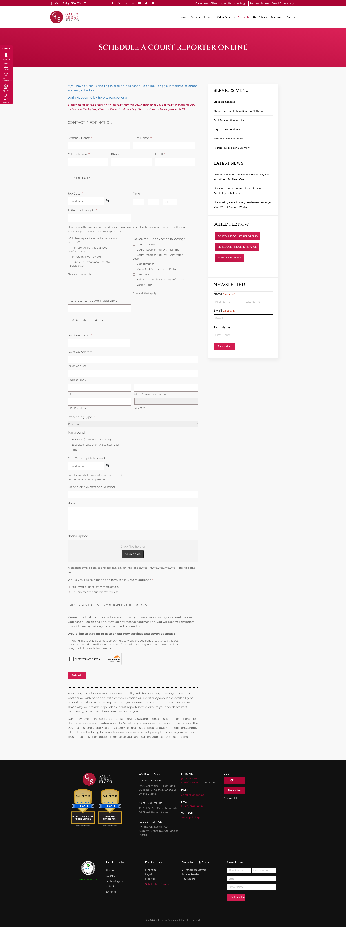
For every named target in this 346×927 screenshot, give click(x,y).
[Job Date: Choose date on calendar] (107, 201)
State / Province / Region (150, 393)
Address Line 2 (77, 379)
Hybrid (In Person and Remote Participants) (89, 263)
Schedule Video (229, 257)
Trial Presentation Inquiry (229, 120)
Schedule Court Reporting (238, 236)
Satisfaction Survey (157, 884)
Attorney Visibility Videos (229, 138)
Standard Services (224, 101)
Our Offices (260, 17)
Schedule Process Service (237, 247)
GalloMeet (201, 3)
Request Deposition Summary (232, 147)
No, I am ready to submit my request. (95, 592)
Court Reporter (146, 244)
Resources (276, 17)
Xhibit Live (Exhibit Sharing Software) (160, 279)
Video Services (226, 17)
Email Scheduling (283, 3)
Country (139, 407)
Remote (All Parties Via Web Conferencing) (87, 249)
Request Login (234, 798)
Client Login (218, 3)
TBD (74, 450)
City (70, 393)
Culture (110, 875)
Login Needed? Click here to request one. (97, 97)
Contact (291, 17)
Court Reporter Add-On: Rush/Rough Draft (158, 256)
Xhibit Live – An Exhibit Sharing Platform (238, 111)
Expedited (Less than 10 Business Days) (96, 444)
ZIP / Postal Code (78, 407)
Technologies (114, 881)
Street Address (77, 365)
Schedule (243, 17)
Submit (76, 675)
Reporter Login (237, 3)
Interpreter (143, 274)
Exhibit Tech (144, 284)
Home (183, 17)
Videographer (145, 263)
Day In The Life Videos (227, 129)
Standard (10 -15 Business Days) (91, 439)
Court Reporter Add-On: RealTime (158, 249)
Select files (133, 554)
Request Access (259, 3)
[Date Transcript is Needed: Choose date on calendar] (107, 466)
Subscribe (224, 346)
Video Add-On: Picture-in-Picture (157, 269)
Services (208, 17)
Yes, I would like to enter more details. (95, 586)
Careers (195, 17)
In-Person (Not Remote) (87, 256)
